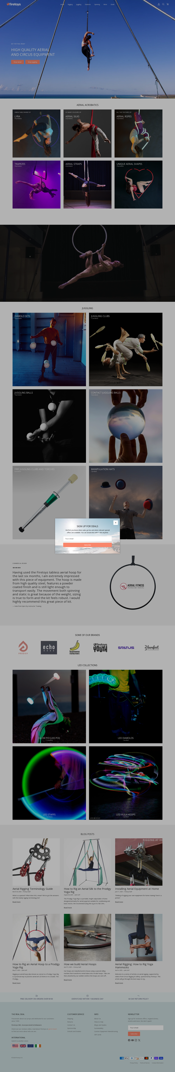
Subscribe (87, 545)
